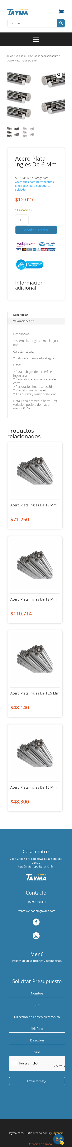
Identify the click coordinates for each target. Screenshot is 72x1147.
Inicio (10, 56)
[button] (58, 74)
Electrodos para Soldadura (43, 56)
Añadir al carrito (36, 230)
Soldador (21, 56)
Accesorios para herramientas (34, 182)
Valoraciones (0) (23, 321)
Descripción (21, 315)
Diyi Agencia (56, 1133)
